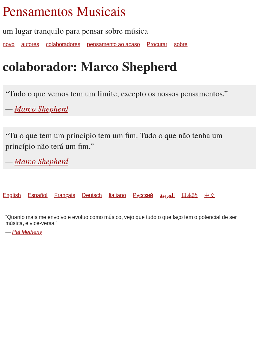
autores (30, 44)
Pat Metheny (27, 232)
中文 (209, 195)
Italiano (117, 195)
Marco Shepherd (41, 108)
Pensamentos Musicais (64, 11)
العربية (167, 195)
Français (64, 195)
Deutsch (92, 195)
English (12, 195)
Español (38, 195)
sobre (181, 44)
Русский (143, 195)
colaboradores (63, 44)
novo (9, 44)
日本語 (189, 195)
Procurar (157, 44)
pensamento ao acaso (113, 44)
